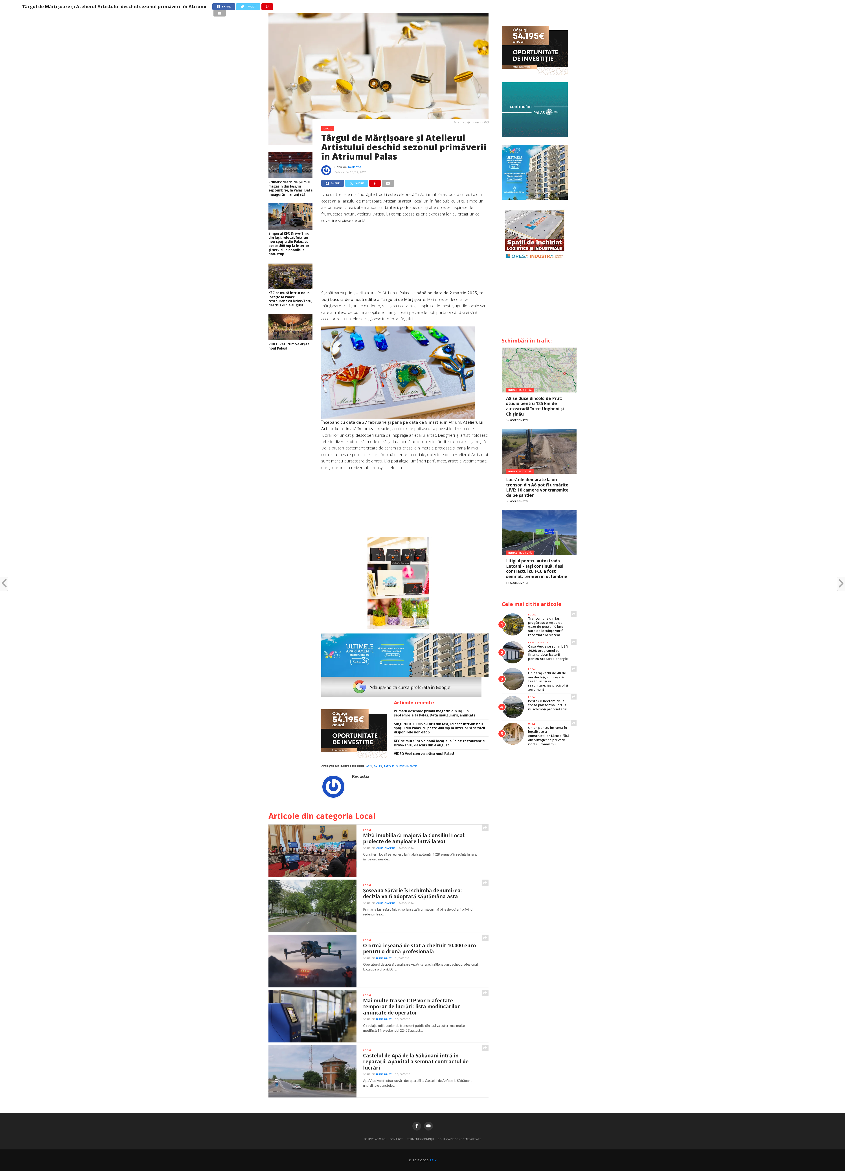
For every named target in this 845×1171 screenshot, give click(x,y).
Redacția (354, 167)
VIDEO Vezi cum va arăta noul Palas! (288, 346)
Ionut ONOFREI (385, 848)
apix (369, 766)
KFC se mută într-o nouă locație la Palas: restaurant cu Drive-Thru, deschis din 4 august (290, 299)
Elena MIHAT (384, 958)
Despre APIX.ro (375, 1139)
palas (378, 766)
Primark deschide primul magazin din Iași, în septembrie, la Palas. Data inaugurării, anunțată (290, 188)
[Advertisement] (405, 258)
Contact (396, 1139)
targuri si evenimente (400, 766)
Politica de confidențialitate (459, 1139)
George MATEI (519, 420)
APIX (433, 1160)
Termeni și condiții (420, 1139)
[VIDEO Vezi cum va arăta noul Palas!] (290, 339)
